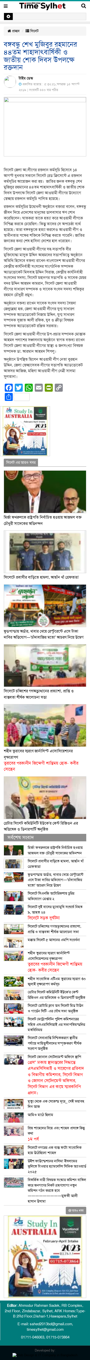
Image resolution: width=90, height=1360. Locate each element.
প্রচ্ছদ (15, 31)
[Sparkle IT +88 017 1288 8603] (45, 1355)
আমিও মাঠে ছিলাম (40, 1115)
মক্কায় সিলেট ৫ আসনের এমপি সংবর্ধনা (54, 940)
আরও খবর (77, 1210)
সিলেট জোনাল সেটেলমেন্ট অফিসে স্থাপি (56, 1075)
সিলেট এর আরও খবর (21, 462)
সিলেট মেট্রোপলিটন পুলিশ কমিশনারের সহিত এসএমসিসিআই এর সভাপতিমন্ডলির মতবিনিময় (56, 1024)
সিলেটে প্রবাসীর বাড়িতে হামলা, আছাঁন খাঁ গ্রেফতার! (41, 577)
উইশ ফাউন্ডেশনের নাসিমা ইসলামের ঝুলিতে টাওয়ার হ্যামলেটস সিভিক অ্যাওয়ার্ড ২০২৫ (57, 1166)
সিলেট (33, 31)
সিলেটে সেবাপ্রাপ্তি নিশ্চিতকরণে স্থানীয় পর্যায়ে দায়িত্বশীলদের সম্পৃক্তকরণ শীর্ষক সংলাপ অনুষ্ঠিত (55, 1043)
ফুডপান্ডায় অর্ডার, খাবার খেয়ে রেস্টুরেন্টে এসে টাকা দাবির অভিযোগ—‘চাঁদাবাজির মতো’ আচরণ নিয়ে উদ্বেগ (55, 880)
